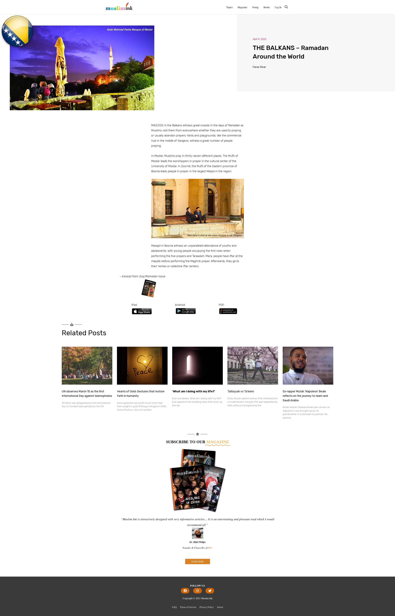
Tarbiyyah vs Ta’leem (240, 391)
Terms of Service (188, 607)
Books (267, 7)
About (220, 607)
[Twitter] (210, 590)
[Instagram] (197, 590)
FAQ (174, 607)
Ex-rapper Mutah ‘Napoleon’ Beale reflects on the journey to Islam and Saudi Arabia (305, 396)
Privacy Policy (207, 607)
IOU (210, 547)
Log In (278, 7)
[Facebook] (185, 590)
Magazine (242, 7)
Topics (229, 7)
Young (255, 7)
